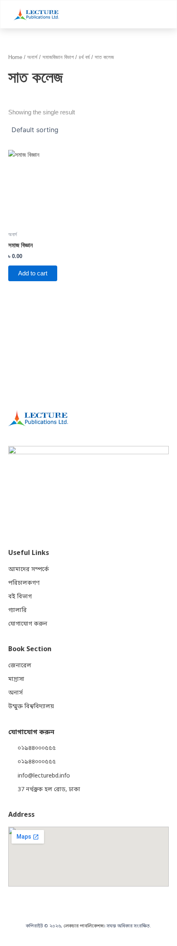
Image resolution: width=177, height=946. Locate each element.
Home (15, 57)
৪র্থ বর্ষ (84, 57)
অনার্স (32, 57)
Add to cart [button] (32, 273)
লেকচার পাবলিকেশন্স (83, 926)
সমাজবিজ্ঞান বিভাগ (58, 57)
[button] (161, 14)
